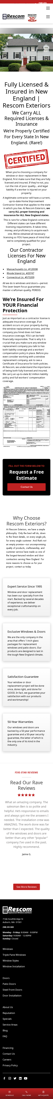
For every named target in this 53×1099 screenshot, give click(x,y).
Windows (8, 949)
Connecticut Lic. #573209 (20, 277)
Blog (5, 1030)
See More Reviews (26, 886)
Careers (7, 1059)
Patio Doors (9, 984)
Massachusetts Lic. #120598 (22, 269)
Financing (8, 1048)
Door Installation (12, 995)
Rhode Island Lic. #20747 (20, 273)
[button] (47, 8)
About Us (8, 1007)
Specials (7, 1018)
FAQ (5, 1036)
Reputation (9, 1013)
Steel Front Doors (12, 989)
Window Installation (14, 966)
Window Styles (11, 960)
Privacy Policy (10, 1065)
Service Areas (10, 1024)
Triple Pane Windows (14, 954)
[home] (20, 17)
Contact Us (27, 487)
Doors (6, 978)
